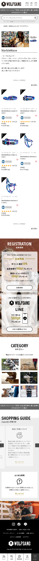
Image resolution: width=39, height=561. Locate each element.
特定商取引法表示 (12, 529)
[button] (2, 445)
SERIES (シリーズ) (14, 26)
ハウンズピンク (31, 21)
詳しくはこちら (19, 465)
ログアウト (26, 537)
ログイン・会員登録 (15, 537)
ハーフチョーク (22, 21)
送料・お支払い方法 (24, 529)
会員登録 (19, 287)
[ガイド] (35, 3)
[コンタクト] (27, 3)
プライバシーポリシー (9, 533)
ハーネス (7, 21)
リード (15, 21)
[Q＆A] (31, 3)
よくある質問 (20, 533)
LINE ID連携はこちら (19, 329)
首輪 (12, 21)
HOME (5, 26)
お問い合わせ (30, 533)
